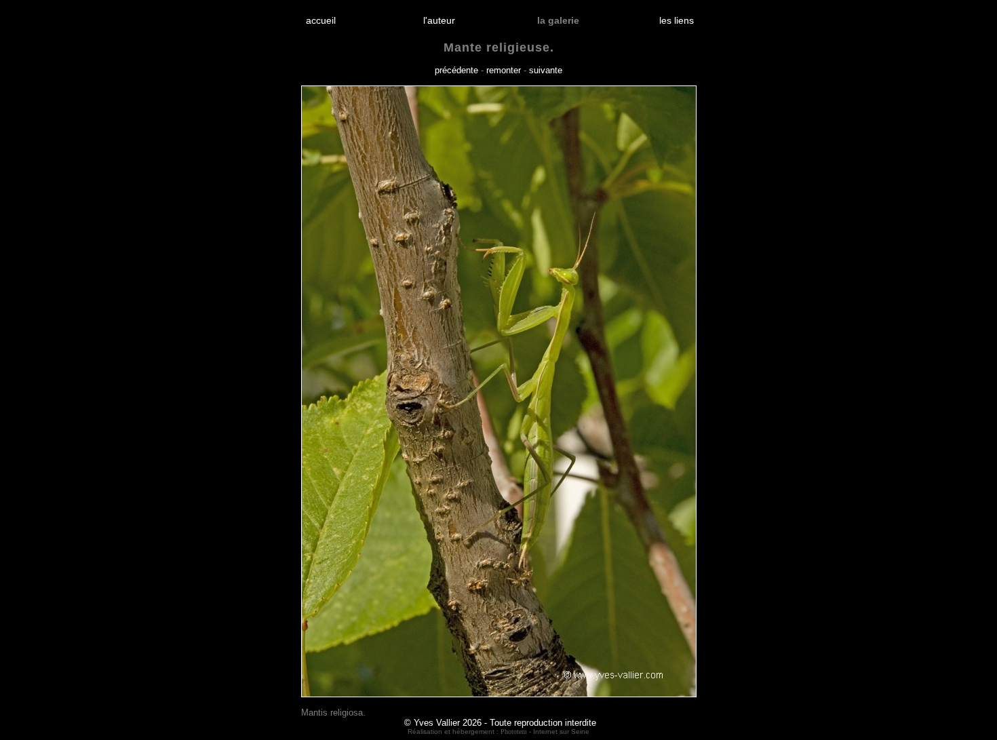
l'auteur (439, 20)
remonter (503, 70)
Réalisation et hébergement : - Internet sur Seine (498, 731)
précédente (456, 70)
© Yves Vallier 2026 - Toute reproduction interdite (500, 723)
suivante (545, 70)
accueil (320, 20)
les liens (676, 20)
